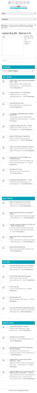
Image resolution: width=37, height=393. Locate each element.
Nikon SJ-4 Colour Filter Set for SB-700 (20, 202)
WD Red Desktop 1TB (15, 297)
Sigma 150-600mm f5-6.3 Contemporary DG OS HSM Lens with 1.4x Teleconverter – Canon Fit (22, 372)
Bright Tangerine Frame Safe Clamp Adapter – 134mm (22, 213)
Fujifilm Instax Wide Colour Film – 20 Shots (21, 126)
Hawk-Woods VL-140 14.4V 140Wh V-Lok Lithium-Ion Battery (20, 158)
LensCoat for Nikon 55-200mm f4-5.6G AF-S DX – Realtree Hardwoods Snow (22, 225)
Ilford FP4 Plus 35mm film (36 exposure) (20, 276)
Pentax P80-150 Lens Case (16, 103)
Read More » (19, 88)
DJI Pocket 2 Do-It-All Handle (17, 337)
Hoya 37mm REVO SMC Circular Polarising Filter (22, 308)
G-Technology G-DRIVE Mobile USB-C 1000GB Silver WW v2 (21, 114)
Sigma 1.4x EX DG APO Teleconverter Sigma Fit (22, 147)
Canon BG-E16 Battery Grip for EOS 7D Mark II (22, 265)
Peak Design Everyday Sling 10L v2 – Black (21, 180)
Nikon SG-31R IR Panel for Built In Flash (20, 136)
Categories (5, 71)
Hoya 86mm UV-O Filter (16, 169)
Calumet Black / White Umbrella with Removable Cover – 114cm (22, 81)
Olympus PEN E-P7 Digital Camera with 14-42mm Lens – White (21, 360)
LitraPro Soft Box (14, 287)
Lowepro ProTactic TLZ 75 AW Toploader (20, 92)
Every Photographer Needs (21, 390)
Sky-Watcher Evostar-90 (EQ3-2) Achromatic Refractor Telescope (21, 348)
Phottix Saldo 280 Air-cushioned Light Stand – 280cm (22, 237)
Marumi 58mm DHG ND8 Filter (17, 247)
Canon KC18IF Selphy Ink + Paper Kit (19, 326)
